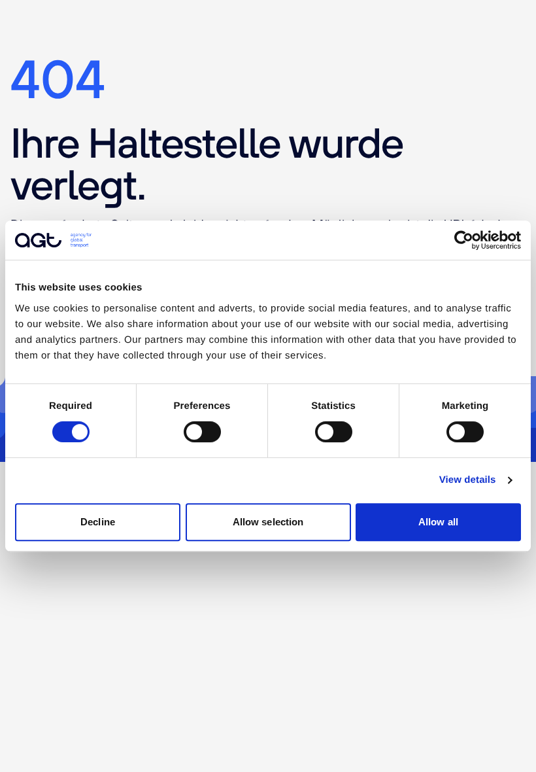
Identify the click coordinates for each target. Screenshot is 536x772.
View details (467, 479)
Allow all (438, 521)
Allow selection (268, 521)
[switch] (202, 431)
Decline (97, 521)
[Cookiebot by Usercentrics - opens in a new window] (464, 240)
